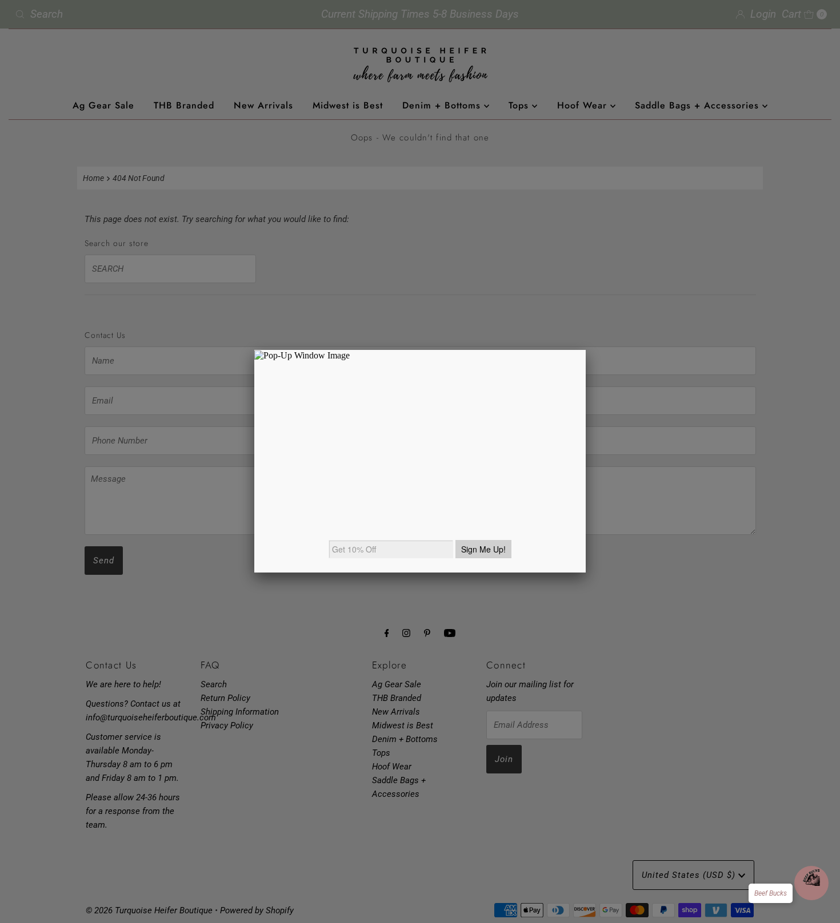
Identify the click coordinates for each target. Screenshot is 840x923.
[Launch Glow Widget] (811, 883)
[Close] (585, 350)
